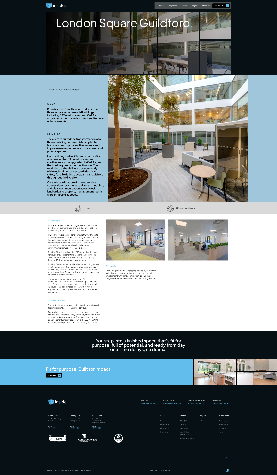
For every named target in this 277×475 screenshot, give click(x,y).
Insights (194, 6)
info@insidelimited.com (148, 403)
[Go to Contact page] (227, 5)
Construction (164, 428)
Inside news (203, 421)
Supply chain (223, 428)
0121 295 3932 (74, 428)
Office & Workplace (186, 207)
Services (161, 6)
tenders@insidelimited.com (196, 403)
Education (183, 424)
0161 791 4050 (96, 428)
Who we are (206, 6)
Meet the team (223, 421)
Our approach (223, 424)
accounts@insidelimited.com (172, 403)
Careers (221, 432)
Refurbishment (165, 424)
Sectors (185, 6)
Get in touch (219, 6)
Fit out (162, 421)
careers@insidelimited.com (220, 403)
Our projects (172, 6)
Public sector (184, 428)
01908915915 (52, 428)
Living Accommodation (187, 438)
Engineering (164, 432)
